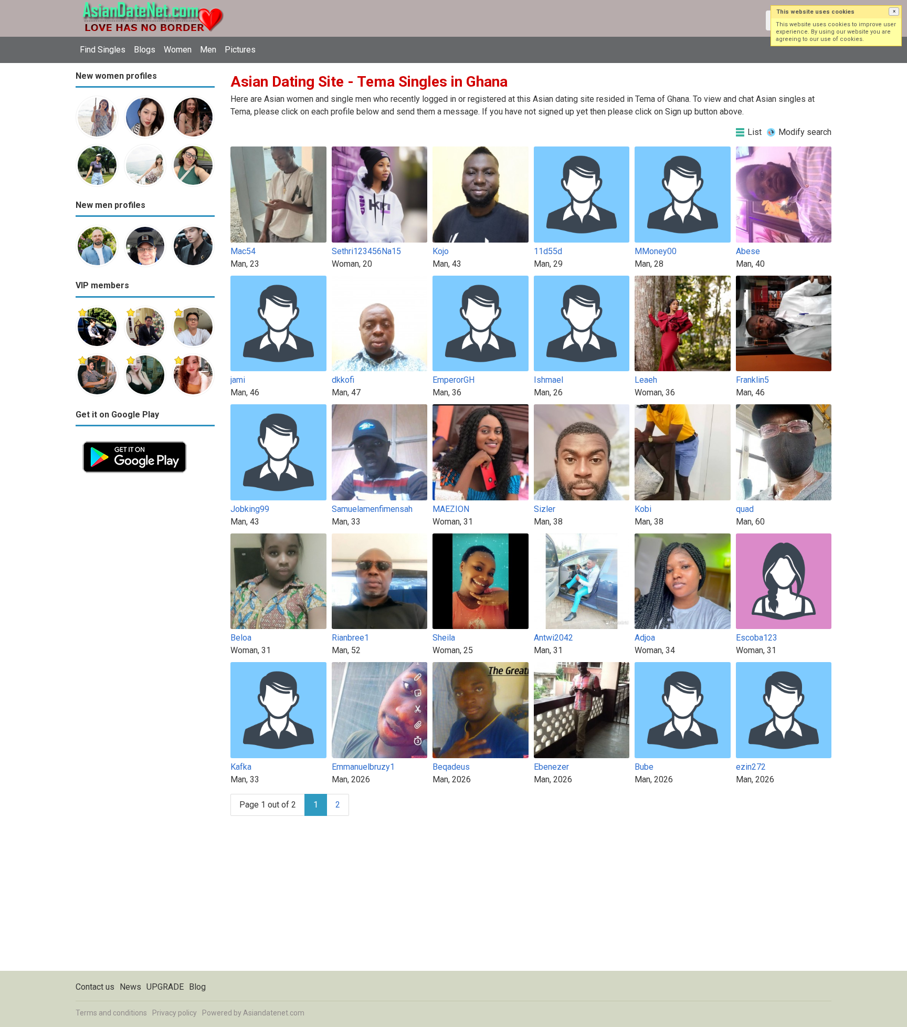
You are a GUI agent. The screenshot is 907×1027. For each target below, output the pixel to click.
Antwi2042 (553, 638)
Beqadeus (451, 767)
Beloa (240, 638)
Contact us (95, 987)
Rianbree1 (350, 638)
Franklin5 (752, 380)
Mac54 (243, 251)
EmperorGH (453, 380)
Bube (644, 767)
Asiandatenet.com (273, 1013)
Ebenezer (551, 767)
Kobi (643, 509)
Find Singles (102, 50)
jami (237, 380)
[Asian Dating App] (135, 440)
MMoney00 (656, 251)
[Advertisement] (145, 637)
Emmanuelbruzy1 (363, 767)
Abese (748, 251)
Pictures (240, 50)
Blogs (144, 50)
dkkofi (343, 380)
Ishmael (548, 380)
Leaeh (646, 380)
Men (208, 50)
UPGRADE (165, 987)
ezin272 (751, 767)
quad (745, 509)
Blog (197, 987)
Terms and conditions (111, 1013)
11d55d (548, 251)
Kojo (441, 251)
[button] (894, 11)
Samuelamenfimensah (372, 509)
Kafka (240, 767)
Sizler (544, 509)
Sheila (444, 638)
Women (178, 50)
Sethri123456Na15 (366, 251)
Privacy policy (174, 1013)
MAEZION (451, 509)
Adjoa (645, 638)
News (130, 987)
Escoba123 (756, 638)
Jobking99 (249, 509)
